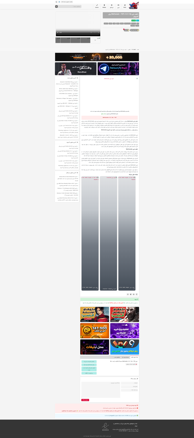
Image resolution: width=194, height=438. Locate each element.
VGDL (124, 7)
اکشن (138, 23)
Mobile (104, 7)
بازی (118, 7)
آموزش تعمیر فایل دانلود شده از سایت (89, 369)
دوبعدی (114, 23)
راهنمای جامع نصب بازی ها (89, 361)
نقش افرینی (133, 25)
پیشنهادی (121, 23)
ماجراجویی (106, 23)
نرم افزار (111, 7)
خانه (138, 49)
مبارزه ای (137, 25)
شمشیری (110, 23)
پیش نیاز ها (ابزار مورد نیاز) (89, 364)
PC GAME (134, 49)
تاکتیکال (117, 23)
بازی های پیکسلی (127, 23)
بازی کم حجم (133, 23)
